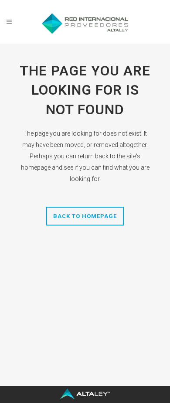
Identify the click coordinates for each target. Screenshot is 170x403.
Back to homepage (85, 216)
